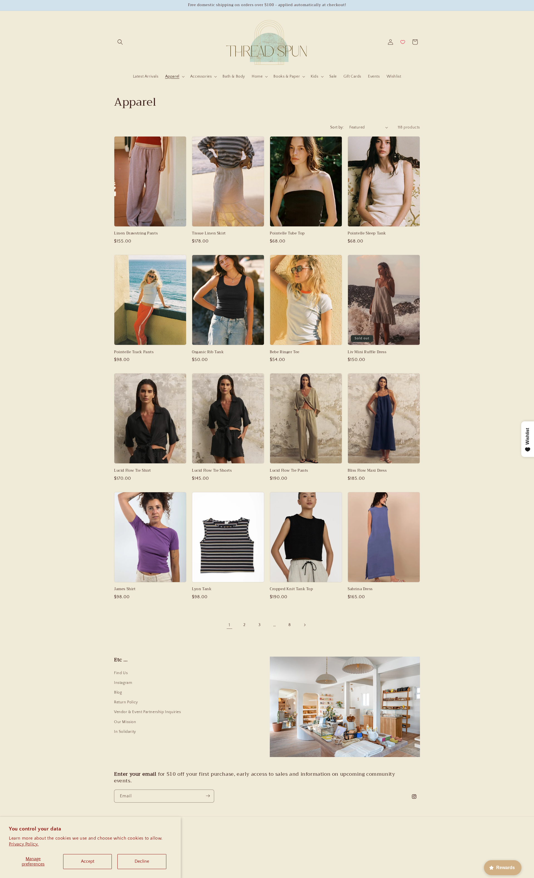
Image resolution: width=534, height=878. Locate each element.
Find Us (121, 673)
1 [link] (229, 624)
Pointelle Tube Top (287, 233)
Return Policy (126, 702)
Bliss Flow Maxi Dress (367, 470)
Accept (87, 861)
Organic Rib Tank (208, 352)
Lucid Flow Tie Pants (289, 470)
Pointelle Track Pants (134, 352)
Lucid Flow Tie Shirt (132, 470)
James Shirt (125, 589)
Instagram (123, 683)
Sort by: (337, 127)
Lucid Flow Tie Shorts (212, 470)
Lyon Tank (201, 589)
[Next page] (304, 625)
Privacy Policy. (24, 844)
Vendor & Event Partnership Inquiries (147, 712)
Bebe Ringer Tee (285, 352)
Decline (142, 861)
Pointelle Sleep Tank (367, 233)
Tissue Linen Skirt (209, 233)
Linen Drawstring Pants (136, 233)
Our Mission (125, 722)
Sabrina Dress (360, 589)
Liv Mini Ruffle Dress (367, 352)
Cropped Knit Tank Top (291, 589)
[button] (120, 42)
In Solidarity (125, 731)
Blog (118, 692)
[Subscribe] (208, 795)
